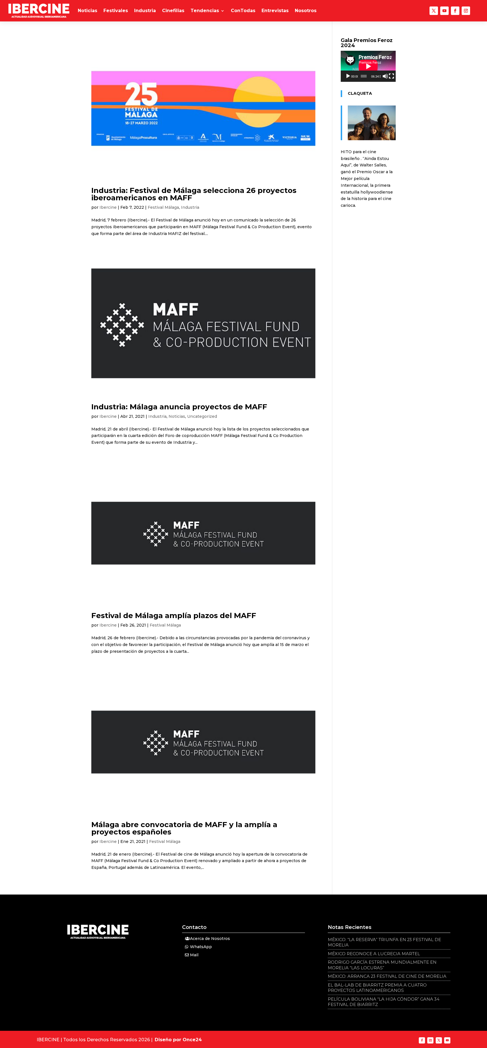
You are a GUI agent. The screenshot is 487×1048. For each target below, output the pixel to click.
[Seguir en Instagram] (466, 10)
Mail (194, 954)
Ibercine (108, 207)
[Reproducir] (348, 76)
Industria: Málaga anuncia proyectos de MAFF (179, 406)
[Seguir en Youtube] (444, 10)
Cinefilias (173, 10)
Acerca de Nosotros (210, 938)
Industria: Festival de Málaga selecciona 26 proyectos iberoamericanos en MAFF (193, 194)
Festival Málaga (163, 207)
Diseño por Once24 (178, 1039)
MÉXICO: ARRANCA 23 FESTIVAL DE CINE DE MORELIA (387, 976)
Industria (145, 10)
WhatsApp (201, 946)
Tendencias (205, 10)
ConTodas (243, 10)
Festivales (115, 10)
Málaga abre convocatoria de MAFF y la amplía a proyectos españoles (184, 828)
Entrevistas (275, 10)
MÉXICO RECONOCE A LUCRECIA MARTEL (374, 953)
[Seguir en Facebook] (455, 10)
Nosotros (305, 10)
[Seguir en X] (434, 10)
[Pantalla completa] (391, 76)
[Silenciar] (385, 76)
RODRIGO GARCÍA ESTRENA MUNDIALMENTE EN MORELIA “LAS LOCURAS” (382, 964)
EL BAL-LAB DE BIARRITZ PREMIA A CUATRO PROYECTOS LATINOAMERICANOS (377, 987)
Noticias (87, 10)
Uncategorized (202, 416)
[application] (368, 66)
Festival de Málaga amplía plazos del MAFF (173, 615)
